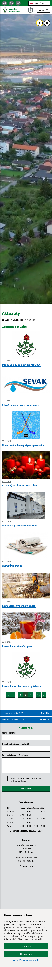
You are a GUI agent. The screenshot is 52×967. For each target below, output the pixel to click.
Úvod (6, 319)
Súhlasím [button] (26, 946)
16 (38, 695)
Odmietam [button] (26, 954)
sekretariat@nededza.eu (26, 857)
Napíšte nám (44, 720)
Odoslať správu (26, 788)
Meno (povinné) (9, 732)
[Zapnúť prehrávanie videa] (40, 23)
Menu (41, 10)
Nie (48, 713)
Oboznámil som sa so (26, 780)
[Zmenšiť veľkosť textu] (4, 3)
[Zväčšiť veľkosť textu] (18, 3)
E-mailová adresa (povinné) (15, 744)
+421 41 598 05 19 (26, 860)
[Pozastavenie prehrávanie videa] (47, 23)
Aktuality (31, 319)
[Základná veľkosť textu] (11, 3)
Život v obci (18, 319)
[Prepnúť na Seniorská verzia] (30, 10)
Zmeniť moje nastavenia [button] (26, 960)
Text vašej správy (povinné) (15, 755)
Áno (43, 713)
